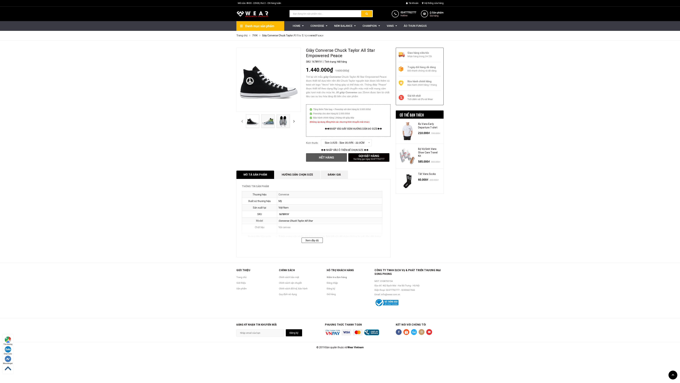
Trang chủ (241, 277)
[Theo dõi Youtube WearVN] (429, 332)
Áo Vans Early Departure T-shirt (427, 126)
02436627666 (408, 290)
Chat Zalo (8, 354)
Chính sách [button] (287, 270)
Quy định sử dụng (288, 294)
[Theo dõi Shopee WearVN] (406, 332)
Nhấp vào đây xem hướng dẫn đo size (353, 128)
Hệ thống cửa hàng (434, 3)
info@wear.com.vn (390, 294)
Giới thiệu (241, 283)
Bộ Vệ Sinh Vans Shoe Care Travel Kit (428, 152)
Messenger (8, 363)
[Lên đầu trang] (672, 375)
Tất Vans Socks (427, 174)
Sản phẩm (241, 288)
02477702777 (408, 12)
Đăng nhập (332, 283)
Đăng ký (331, 288)
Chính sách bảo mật (289, 277)
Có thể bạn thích (412, 114)
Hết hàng (326, 157)
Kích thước (312, 143)
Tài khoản (413, 3)
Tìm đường (7, 344)
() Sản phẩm (437, 14)
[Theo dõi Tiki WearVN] (414, 332)
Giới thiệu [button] (243, 270)
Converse (284, 194)
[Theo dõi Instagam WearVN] (421, 332)
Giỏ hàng (331, 294)
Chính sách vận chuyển (290, 283)
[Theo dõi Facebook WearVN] (399, 332)
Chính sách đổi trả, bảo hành (293, 288)
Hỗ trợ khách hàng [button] (340, 270)
